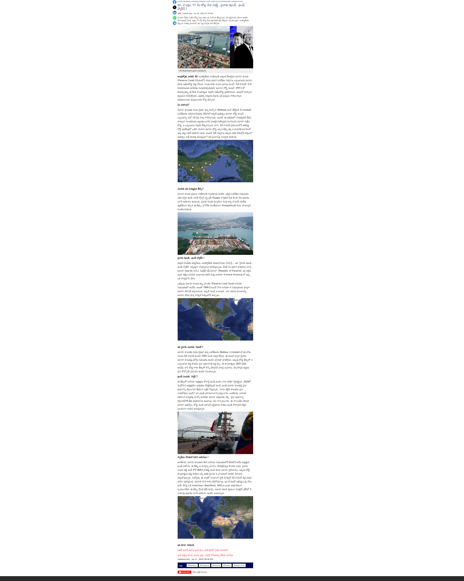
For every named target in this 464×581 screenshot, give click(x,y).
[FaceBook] (174, 2)
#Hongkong (204, 565)
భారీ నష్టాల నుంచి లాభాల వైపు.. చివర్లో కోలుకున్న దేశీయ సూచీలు (205, 555)
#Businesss (192, 565)
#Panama (226, 565)
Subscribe (186, 572)
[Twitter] (174, 7)
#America (216, 565)
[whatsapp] (174, 18)
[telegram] (174, 23)
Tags (180, 565)
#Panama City (239, 565)
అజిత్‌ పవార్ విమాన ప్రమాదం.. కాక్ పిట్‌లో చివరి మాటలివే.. (203, 550)
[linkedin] (174, 12)
